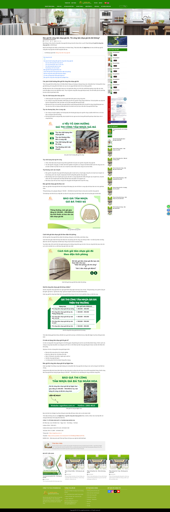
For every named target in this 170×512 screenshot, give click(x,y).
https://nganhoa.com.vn (55, 433)
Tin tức (95, 2)
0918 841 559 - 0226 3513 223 (75, 496)
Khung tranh (79, 6)
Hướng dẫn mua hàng (91, 497)
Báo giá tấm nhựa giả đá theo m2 (52, 69)
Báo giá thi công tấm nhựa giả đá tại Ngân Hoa (56, 77)
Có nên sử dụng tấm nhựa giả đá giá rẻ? (54, 75)
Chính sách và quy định (92, 495)
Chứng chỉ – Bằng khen (92, 499)
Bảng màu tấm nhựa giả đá (63, 52)
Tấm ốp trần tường (49, 6)
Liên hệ (100, 2)
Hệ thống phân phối (106, 6)
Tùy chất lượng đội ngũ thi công (53, 66)
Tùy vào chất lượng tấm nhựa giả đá (54, 62)
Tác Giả (88, 505)
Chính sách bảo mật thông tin (93, 492)
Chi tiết (115, 55)
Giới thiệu (73, 2)
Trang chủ (67, 2)
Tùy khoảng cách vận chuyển (52, 68)
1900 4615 (71, 498)
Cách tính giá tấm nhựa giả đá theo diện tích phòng (57, 71)
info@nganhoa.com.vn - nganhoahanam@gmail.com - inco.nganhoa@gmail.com (71, 502)
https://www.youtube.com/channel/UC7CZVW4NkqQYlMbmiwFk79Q (66, 435)
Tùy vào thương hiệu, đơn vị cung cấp (54, 64)
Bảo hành (89, 501)
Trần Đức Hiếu (57, 443)
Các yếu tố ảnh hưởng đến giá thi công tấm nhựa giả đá (58, 61)
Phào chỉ (59, 6)
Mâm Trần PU (88, 6)
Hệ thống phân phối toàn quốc (93, 490)
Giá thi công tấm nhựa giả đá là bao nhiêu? (55, 73)
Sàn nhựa (96, 6)
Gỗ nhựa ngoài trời (69, 6)
